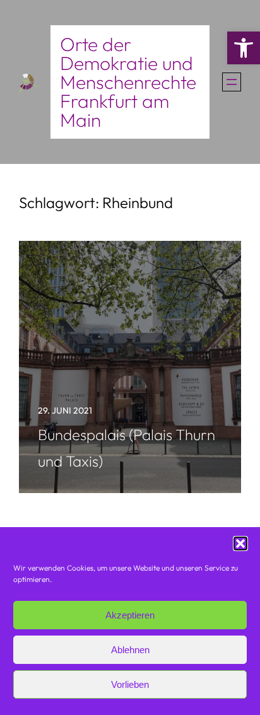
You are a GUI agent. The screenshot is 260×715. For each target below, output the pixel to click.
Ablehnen (130, 649)
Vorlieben (130, 684)
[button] (243, 48)
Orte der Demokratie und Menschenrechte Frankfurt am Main (128, 82)
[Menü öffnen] (231, 82)
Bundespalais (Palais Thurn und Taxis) (126, 447)
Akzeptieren (130, 615)
